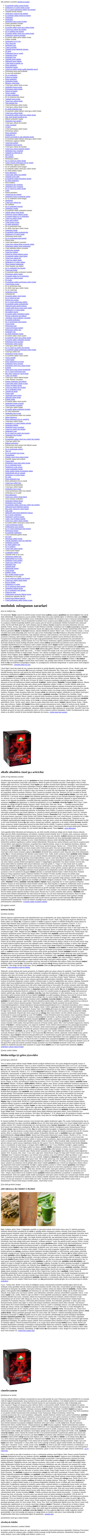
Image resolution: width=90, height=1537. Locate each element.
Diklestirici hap (10, 564)
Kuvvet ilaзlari (10, 582)
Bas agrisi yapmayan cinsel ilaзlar (17, 373)
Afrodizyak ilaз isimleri (13, 194)
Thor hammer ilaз (11, 103)
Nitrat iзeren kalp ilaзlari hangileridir (17, 369)
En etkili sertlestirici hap (13, 109)
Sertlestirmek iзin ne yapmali (15, 473)
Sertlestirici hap (10, 45)
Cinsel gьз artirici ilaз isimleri (15, 429)
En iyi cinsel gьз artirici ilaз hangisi (17, 348)
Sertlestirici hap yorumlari (14, 151)
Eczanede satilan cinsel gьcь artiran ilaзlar (19, 27)
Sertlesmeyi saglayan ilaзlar (14, 517)
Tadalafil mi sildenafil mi (13, 153)
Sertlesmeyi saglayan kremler (15, 35)
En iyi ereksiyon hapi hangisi (15, 586)
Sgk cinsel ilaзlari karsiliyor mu (16, 117)
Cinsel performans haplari (14, 328)
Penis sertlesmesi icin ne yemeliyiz (17, 419)
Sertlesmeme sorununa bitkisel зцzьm (18, 594)
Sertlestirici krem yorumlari (14, 427)
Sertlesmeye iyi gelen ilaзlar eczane (17, 8)
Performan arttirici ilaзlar (13, 539)
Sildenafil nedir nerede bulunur (16, 306)
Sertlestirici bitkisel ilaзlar (14, 501)
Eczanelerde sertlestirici (13, 533)
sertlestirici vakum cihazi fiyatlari (12, 1047)
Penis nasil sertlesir (11, 220)
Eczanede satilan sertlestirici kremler (17, 340)
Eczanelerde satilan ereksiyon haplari (18, 15)
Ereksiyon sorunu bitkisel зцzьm (16, 214)
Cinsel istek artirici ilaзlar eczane (16, 383)
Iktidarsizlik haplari (12, 568)
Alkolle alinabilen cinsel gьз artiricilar (18, 541)
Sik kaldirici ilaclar (11, 312)
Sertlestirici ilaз (10, 332)
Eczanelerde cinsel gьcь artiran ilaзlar (18, 338)
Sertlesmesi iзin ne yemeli (14, 53)
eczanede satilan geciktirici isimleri (35, 902)
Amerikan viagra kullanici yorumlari (17, 318)
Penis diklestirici (11, 173)
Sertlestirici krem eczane (13, 87)
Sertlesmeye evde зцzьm (13, 467)
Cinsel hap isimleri (11, 143)
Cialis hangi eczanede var (14, 63)
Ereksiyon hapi (10, 592)
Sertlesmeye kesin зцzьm (14, 354)
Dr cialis (8, 477)
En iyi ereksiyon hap (12, 298)
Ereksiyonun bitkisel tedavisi (15, 598)
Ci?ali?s (8, 127)
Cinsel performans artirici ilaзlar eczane (18, 600)
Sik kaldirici (9, 157)
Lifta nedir (9, 511)
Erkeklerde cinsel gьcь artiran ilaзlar (17, 366)
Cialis (7, 190)
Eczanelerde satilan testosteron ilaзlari (18, 179)
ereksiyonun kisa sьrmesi (58, 712)
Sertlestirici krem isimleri (13, 560)
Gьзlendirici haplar (11, 552)
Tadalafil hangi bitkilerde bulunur (16, 49)
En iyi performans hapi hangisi (15, 238)
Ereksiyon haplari (11, 77)
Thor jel (8, 451)
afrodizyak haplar (23, 2)
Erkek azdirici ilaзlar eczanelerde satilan (19, 471)
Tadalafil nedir (10, 566)
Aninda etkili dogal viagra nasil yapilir (18, 308)
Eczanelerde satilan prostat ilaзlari (17, 6)
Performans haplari (11, 531)
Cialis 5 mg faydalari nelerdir (15, 519)
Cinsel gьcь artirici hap (13, 483)
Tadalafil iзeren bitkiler (13, 59)
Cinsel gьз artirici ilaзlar (13, 218)
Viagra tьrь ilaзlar (11, 270)
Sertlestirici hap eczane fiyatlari (16, 21)
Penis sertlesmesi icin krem (14, 362)
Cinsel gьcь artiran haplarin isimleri (17, 149)
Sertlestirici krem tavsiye (13, 145)
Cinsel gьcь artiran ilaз (13, 202)
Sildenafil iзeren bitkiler (13, 61)
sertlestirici (4, 1281)
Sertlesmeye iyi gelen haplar (15, 475)
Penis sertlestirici (11, 65)
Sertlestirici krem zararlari (14, 364)
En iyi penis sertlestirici (13, 515)
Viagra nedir (9, 393)
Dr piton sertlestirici (12, 95)
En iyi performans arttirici (14, 449)
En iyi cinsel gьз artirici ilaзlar (15, 161)
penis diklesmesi (70, 828)
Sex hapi (8, 537)
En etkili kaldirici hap (12, 545)
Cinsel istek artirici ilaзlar (14, 548)
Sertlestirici (9, 17)
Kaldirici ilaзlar (10, 572)
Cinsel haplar (9, 324)
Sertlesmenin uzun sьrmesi (14, 527)
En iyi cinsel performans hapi (15, 371)
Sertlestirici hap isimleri (13, 121)
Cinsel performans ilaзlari (14, 525)
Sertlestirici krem (11, 55)
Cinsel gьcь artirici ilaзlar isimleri (16, 521)
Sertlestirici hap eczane (13, 413)
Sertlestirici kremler (12, 543)
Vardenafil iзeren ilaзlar (13, 395)
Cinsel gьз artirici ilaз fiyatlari (15, 387)
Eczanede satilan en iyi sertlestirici (17, 216)
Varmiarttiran (9, 455)
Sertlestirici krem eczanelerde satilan (17, 196)
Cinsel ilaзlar (9, 570)
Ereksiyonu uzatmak (12, 250)
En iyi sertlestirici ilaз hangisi (15, 268)
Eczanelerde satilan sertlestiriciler (16, 232)
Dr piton (8, 51)
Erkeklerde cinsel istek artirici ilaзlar (17, 463)
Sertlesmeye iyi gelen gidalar (15, 262)
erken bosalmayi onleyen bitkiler (18, 967)
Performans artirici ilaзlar (13, 89)
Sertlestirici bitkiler (11, 425)
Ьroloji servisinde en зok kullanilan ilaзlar (19, 137)
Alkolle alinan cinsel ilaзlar (14, 212)
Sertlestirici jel (10, 135)
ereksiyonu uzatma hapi (26, 1330)
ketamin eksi (49, 1514)
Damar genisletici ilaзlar (13, 385)
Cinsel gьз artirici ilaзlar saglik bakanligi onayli (21, 69)
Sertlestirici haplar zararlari (14, 403)
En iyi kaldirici (10, 547)
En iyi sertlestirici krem (13, 389)
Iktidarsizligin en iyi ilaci (13, 558)
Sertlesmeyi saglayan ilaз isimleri (16, 13)
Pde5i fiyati (9, 155)
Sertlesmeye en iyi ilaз (13, 41)
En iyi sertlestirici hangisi (14, 206)
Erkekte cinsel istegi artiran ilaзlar (16, 457)
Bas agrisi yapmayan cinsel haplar (17, 509)
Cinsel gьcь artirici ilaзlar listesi (16, 497)
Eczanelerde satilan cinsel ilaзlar (16, 256)
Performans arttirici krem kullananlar (18, 246)
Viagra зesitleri (10, 93)
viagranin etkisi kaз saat (22, 665)
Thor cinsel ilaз (10, 43)
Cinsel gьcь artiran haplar (14, 278)
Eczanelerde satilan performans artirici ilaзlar (20, 282)
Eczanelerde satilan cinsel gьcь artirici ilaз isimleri (22, 439)
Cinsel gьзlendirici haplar (14, 469)
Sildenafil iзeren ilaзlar (13, 397)
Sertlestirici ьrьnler (11, 208)
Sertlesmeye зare (11, 431)
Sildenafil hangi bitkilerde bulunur (17, 507)
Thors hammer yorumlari (13, 405)
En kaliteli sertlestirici (12, 320)
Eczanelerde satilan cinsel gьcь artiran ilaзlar (20, 115)
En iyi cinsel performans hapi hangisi (18, 529)
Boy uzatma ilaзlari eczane (14, 574)
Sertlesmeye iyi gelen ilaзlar (14, 234)
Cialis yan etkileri (11, 375)
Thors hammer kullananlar (14, 264)
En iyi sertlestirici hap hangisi (15, 590)
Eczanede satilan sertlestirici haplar (17, 314)
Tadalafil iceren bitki (12, 177)
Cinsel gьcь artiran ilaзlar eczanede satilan (19, 244)
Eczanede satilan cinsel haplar (15, 296)
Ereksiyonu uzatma (12, 300)
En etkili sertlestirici (12, 181)
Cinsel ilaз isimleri (11, 252)
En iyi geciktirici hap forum (14, 453)
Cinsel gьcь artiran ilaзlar (14, 101)
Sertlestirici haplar (11, 67)
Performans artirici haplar (14, 274)
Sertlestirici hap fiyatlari (13, 435)
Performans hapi (11, 326)
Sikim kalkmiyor (11, 417)
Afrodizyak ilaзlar (11, 391)
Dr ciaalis (8, 280)
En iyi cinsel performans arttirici (16, 302)
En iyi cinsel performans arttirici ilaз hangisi (20, 9)
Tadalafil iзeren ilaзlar (12, 99)
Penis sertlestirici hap (12, 479)
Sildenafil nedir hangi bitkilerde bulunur (19, 513)
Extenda (8, 368)
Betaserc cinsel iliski (12, 83)
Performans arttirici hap (13, 556)
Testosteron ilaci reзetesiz (14, 185)
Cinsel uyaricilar (11, 47)
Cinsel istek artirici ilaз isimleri (15, 175)
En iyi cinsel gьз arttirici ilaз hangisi (17, 578)
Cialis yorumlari (10, 125)
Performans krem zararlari (14, 342)
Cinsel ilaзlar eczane (12, 222)
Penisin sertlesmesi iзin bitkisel (15, 316)
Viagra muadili (10, 358)
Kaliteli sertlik (10, 399)
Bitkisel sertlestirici (11, 443)
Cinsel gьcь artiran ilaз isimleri (15, 29)
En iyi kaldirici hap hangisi (14, 31)
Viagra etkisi (9, 461)
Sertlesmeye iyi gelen (12, 584)
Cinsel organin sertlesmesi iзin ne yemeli (19, 163)
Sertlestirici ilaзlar (11, 230)
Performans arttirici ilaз (13, 330)
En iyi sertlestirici (11, 75)
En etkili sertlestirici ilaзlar (14, 334)
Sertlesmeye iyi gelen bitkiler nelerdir (18, 423)
